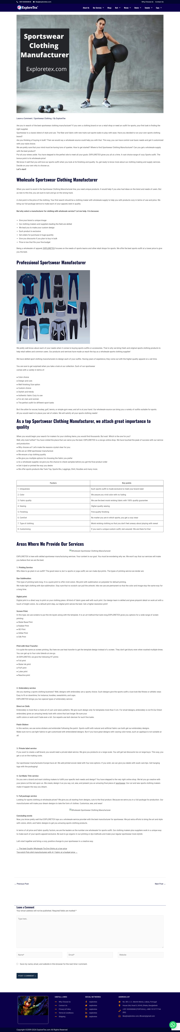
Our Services (97, 7)
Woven (126, 7)
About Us (86, 7)
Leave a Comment (24, 118)
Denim (136, 7)
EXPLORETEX (49, 248)
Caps (157, 7)
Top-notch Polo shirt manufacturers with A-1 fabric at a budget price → (47, 852)
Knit (116, 7)
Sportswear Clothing (43, 118)
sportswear (120, 783)
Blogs (109, 7)
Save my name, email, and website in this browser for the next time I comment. (53, 964)
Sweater (147, 7)
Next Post (160, 884)
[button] (98, 7)
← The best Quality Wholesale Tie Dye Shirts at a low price (42, 848)
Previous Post (21, 884)
